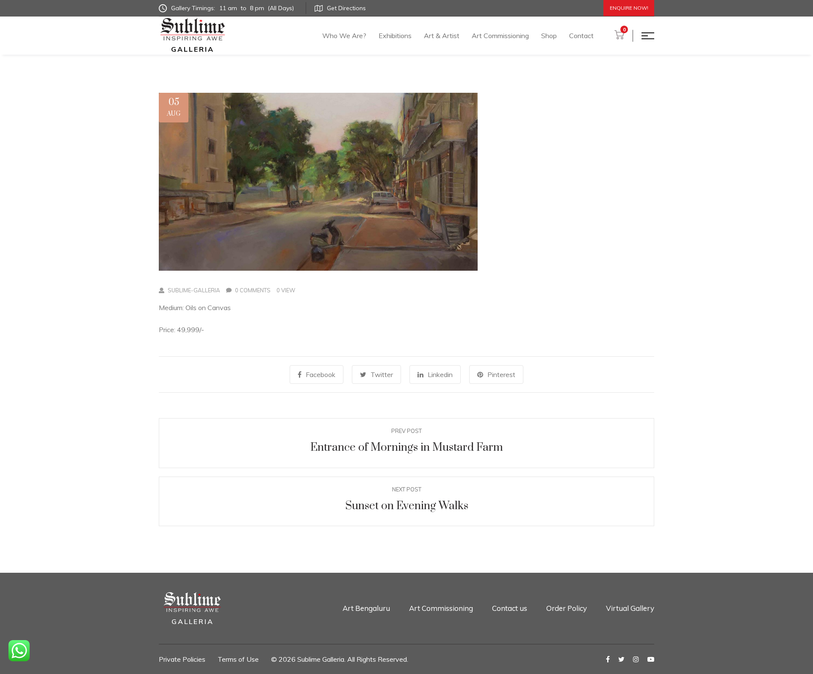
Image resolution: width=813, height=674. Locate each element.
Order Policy (566, 608)
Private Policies (182, 659)
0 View (286, 290)
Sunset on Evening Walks (406, 506)
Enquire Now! (629, 8)
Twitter (382, 374)
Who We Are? (344, 35)
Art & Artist (441, 35)
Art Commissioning (500, 35)
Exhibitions (395, 35)
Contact (581, 35)
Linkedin (440, 374)
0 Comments (253, 290)
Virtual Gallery (630, 608)
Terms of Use (238, 659)
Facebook (320, 374)
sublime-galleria (194, 290)
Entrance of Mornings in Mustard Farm (406, 448)
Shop (549, 35)
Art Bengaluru (366, 608)
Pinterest (501, 374)
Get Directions (346, 8)
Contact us (509, 608)
